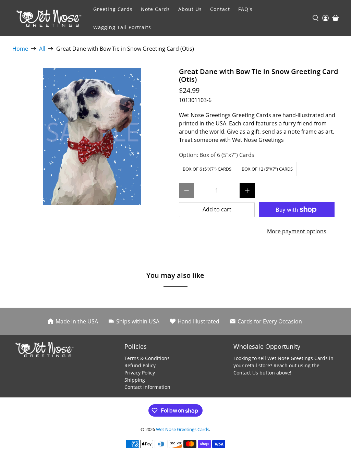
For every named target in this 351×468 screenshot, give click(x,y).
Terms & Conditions (147, 358)
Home (20, 48)
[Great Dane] (92, 136)
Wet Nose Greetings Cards (182, 429)
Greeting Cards (113, 9)
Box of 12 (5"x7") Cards (267, 169)
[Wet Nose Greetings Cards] (50, 18)
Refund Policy (140, 365)
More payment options (296, 231)
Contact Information (147, 387)
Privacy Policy (139, 372)
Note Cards (155, 9)
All (42, 48)
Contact (220, 9)
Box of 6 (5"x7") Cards (207, 169)
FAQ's (245, 9)
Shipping (134, 380)
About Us (190, 9)
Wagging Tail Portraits (122, 27)
